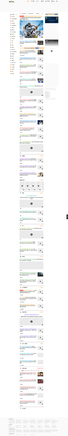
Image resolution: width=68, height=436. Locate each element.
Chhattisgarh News (54, 426)
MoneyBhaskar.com (32, 434)
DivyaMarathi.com (25, 434)
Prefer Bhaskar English (40, 427)
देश (20, 69)
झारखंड (34, 370)
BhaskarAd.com (47, 97)
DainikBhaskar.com (11, 434)
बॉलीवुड (21, 111)
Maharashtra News (47, 425)
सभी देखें (42, 180)
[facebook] (38, 39)
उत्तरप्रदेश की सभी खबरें (40, 368)
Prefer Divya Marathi (25, 427)
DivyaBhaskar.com (18, 434)
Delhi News (10, 425)
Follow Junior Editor (54, 427)
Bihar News (24, 426)
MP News (10, 426)
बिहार (36, 370)
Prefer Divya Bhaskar (32, 427)
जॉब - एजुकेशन (22, 351)
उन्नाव (21, 132)
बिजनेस (21, 270)
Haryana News (24, 425)
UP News (17, 426)
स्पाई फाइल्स (21, 38)
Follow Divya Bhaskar (18, 427)
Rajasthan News (32, 426)
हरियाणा (39, 370)
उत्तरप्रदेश (22, 370)
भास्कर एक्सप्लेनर (22, 55)
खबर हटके (21, 118)
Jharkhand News (39, 425)
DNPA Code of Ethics (52, 99)
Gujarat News (39, 426)
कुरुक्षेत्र (21, 76)
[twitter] (40, 39)
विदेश (20, 83)
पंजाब (41, 370)
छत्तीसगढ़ (32, 370)
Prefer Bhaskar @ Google (47, 427)
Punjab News (31, 425)
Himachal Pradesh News (18, 425)
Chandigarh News (54, 425)
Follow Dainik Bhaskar (11, 427)
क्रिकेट (21, 62)
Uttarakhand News (47, 426)
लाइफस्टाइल (21, 326)
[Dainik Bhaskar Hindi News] (11, 2)
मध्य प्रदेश (25, 370)
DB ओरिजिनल (22, 309)
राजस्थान (29, 370)
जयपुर (21, 104)
